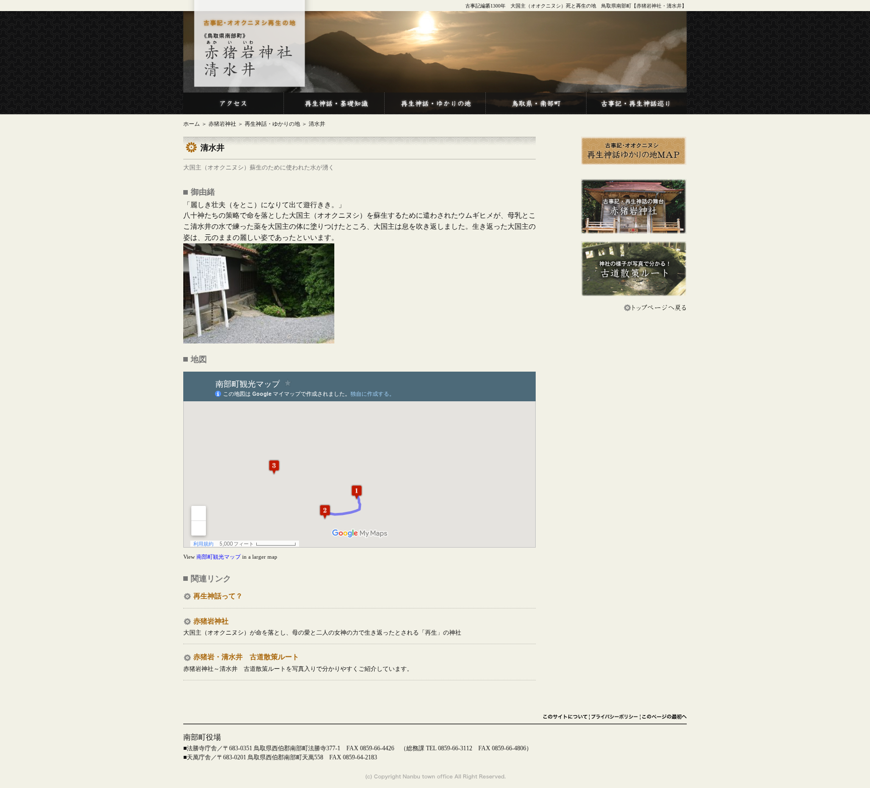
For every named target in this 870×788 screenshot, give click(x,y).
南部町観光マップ (218, 557)
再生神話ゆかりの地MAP (633, 151)
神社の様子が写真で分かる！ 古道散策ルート (633, 268)
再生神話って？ (218, 596)
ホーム (191, 124)
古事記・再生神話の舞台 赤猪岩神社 (633, 206)
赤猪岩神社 (222, 124)
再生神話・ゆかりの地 (272, 124)
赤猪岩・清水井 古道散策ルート (246, 657)
